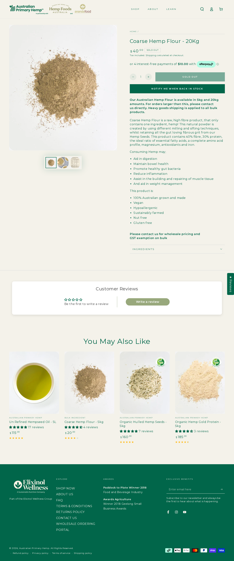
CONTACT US (66, 518)
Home (133, 31)
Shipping (151, 55)
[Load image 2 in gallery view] (63, 162)
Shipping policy (83, 553)
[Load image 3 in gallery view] (75, 162)
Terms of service (61, 553)
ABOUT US (64, 494)
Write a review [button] (147, 302)
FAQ (59, 500)
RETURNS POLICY (70, 512)
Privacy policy (40, 553)
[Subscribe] (223, 489)
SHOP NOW (65, 488)
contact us (149, 234)
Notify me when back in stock (177, 88)
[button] (202, 9)
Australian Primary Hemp (34, 548)
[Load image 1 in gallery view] (51, 162)
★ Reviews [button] (230, 284)
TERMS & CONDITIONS (74, 506)
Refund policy (21, 553)
